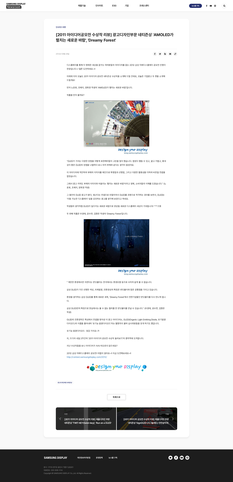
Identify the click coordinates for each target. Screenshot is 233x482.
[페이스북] (155, 54)
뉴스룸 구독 (113, 458)
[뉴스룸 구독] (195, 6)
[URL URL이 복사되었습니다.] (175, 54)
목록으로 (116, 397)
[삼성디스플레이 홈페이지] (170, 458)
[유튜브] (182, 458)
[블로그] (165, 54)
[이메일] (170, 54)
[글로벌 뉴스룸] (187, 458)
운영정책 (99, 458)
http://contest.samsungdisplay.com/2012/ (87, 357)
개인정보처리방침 (83, 458)
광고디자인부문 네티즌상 (65, 382)
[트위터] (160, 54)
